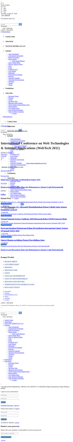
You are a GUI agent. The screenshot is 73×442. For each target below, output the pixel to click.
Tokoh (10, 85)
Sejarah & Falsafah (14, 78)
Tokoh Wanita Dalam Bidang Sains (19, 105)
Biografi (10, 98)
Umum (10, 100)
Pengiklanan (10, 88)
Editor (10, 152)
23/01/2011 (4, 154)
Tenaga (10, 83)
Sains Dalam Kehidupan (15, 110)
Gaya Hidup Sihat (13, 108)
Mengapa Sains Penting (15, 103)
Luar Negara (12, 71)
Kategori (8, 51)
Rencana (11, 76)
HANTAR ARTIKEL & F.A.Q (15, 46)
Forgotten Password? (7, 405)
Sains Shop (9, 93)
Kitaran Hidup (12, 106)
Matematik (11, 73)
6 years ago (4, 221)
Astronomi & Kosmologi (15, 56)
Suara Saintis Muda (14, 62)
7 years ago (4, 233)
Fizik (9, 66)
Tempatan (11, 81)
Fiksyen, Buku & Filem (15, 64)
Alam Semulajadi (13, 54)
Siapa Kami (9, 41)
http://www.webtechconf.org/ (36, 163)
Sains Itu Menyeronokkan (16, 112)
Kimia (10, 68)
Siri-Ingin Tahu (12, 101)
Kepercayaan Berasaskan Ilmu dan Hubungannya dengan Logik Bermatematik (32, 250)
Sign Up (16, 405)
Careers (14, 113)
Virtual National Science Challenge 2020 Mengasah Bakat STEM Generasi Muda (34, 219)
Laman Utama (10, 36)
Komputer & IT (13, 69)
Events (4, 156)
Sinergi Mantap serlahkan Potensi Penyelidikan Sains (23, 240)
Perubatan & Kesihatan (15, 74)
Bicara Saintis (12, 59)
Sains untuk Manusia (18, 61)
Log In (17, 422)
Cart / (5, 15)
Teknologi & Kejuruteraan (16, 80)
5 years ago (4, 212)
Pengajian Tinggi (13, 96)
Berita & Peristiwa (13, 57)
